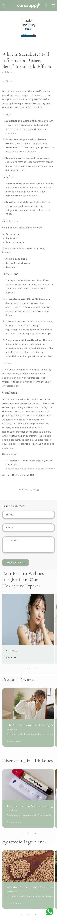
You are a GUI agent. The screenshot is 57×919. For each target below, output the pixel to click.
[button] (3, 5)
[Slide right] (35, 668)
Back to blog (30, 489)
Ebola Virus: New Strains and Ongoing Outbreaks (28, 806)
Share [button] (9, 81)
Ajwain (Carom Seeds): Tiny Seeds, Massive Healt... (28, 887)
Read (9, 657)
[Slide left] (22, 668)
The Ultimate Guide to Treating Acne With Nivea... (28, 725)
